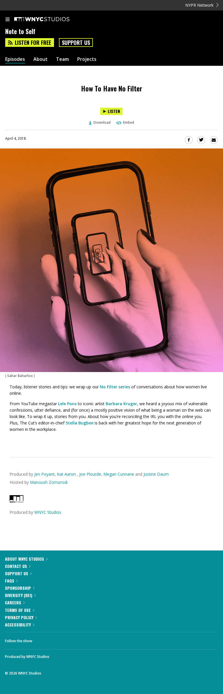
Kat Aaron (67, 474)
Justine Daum (156, 474)
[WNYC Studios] (17, 501)
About (40, 59)
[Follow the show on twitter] (58, 639)
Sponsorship (18, 588)
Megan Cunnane (118, 474)
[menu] (8, 19)
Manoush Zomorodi (49, 482)
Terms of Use (18, 610)
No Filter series (115, 387)
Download (102, 122)
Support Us (76, 42)
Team (62, 59)
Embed (128, 122)
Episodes (15, 59)
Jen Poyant (44, 474)
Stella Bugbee (79, 423)
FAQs (9, 581)
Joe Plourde (90, 474)
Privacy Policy (19, 617)
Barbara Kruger (121, 403)
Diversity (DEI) (18, 595)
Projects (86, 59)
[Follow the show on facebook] (42, 639)
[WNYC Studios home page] (49, 19)
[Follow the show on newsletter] (74, 639)
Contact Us (16, 566)
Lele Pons (67, 403)
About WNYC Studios (24, 559)
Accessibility (18, 625)
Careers (13, 602)
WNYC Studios (47, 512)
